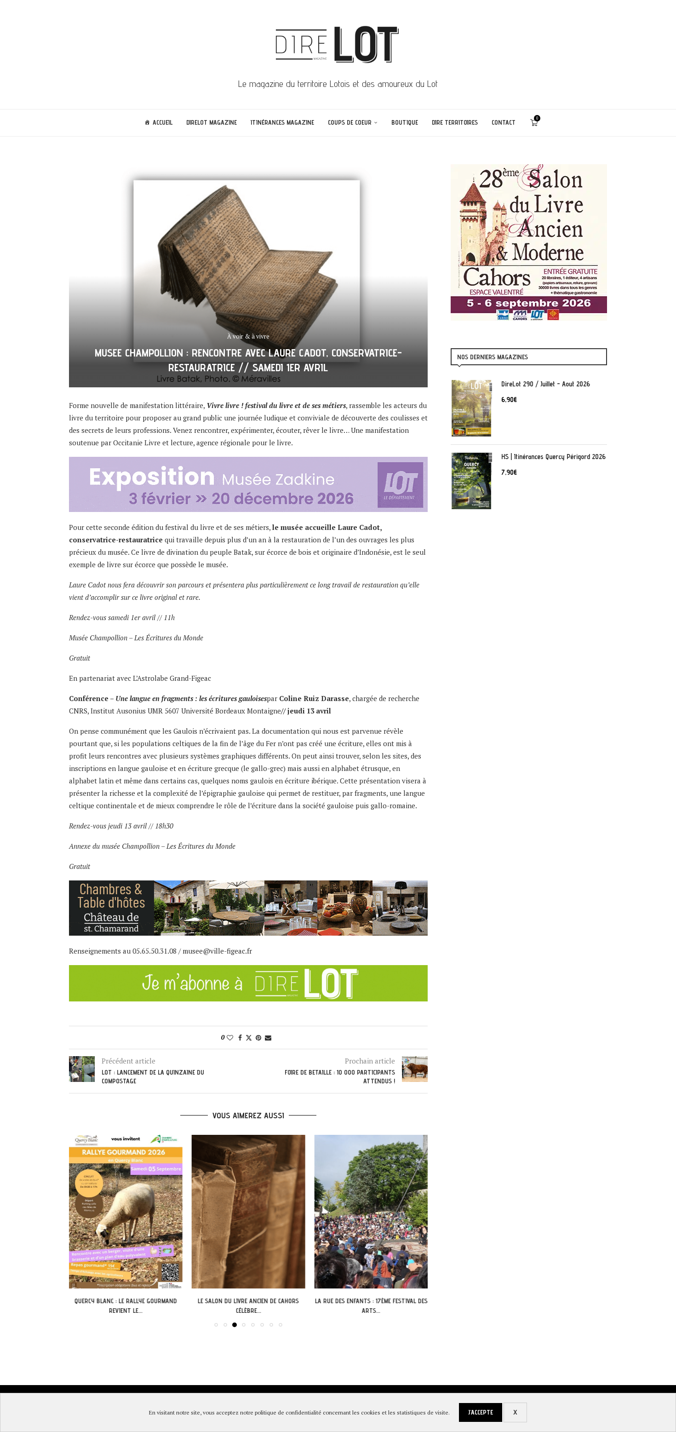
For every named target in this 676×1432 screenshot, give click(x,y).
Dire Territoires (455, 122)
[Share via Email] (268, 1037)
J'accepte (480, 1412)
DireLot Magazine (211, 122)
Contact (504, 122)
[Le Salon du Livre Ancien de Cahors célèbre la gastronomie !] (248, 1211)
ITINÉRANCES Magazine (282, 122)
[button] (81, 1230)
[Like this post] (230, 1037)
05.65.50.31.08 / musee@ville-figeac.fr (192, 950)
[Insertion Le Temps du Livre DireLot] (529, 168)
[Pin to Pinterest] (258, 1037)
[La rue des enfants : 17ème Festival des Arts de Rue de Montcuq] (371, 1211)
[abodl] (248, 971)
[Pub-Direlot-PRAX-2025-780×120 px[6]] (248, 462)
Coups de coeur (350, 122)
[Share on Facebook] (240, 1037)
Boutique (404, 122)
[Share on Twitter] (249, 1037)
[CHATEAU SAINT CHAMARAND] (248, 886)
